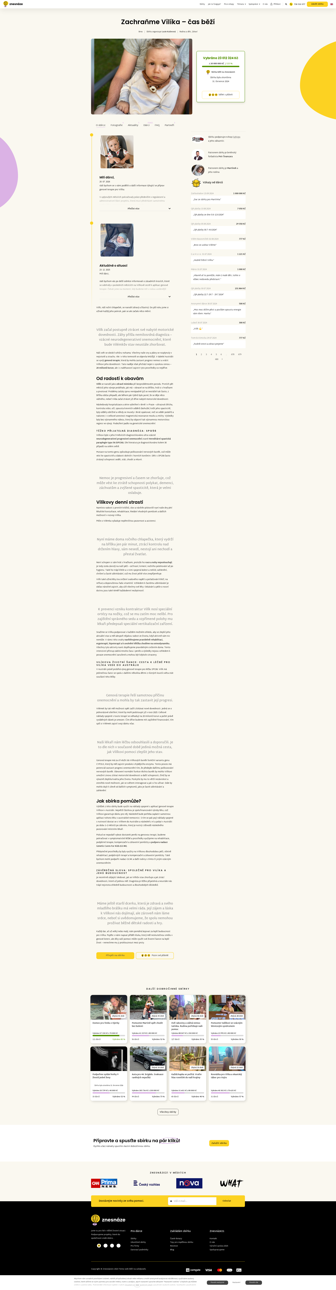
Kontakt (213, 1238)
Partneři (169, 125)
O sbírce (100, 125)
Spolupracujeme (217, 1250)
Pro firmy (135, 1246)
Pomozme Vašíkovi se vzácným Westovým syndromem (226, 1024)
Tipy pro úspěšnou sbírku (181, 1242)
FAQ (157, 125)
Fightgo (236, 137)
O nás (212, 1242)
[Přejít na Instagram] (105, 1246)
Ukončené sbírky (138, 1242)
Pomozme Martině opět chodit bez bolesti (147, 1024)
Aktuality (133, 125)
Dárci (146, 125)
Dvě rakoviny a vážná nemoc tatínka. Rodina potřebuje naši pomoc (187, 1026)
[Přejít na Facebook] (99, 1246)
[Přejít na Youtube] (112, 1246)
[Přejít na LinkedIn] (118, 1246)
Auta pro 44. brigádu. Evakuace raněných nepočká (147, 1076)
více (137, 1285)
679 (239, 355)
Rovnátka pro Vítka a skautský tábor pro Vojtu (226, 1076)
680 (216, 359)
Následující (222, 359)
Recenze (174, 1246)
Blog (172, 1250)
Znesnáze (215, 1231)
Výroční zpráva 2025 (219, 1246)
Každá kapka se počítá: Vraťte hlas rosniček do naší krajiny (186, 1076)
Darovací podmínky (139, 1250)
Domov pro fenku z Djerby (106, 1023)
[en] (332, 4)
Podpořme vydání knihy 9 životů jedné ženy (105, 1076)
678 (232, 355)
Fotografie (117, 125)
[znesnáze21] (13, 4)
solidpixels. (141, 1269)
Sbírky (133, 1238)
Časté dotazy (176, 1238)
